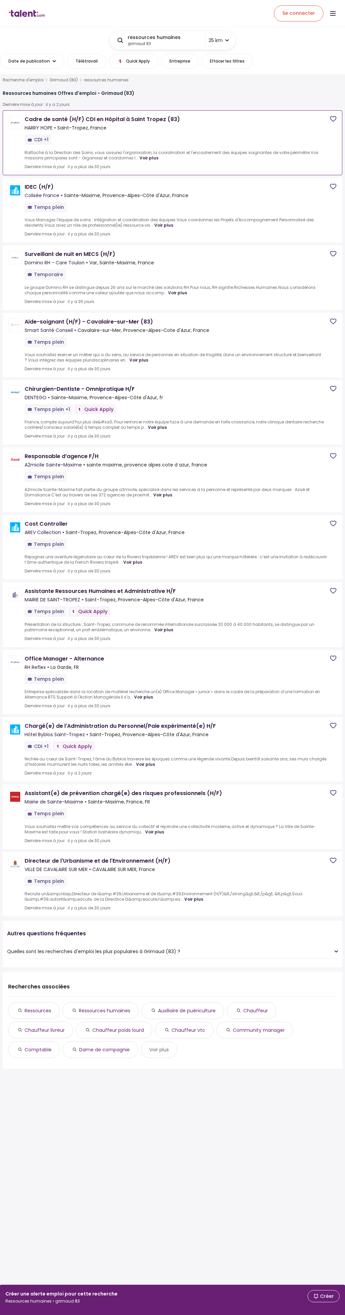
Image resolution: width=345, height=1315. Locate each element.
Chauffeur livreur (45, 1030)
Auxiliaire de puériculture (187, 1010)
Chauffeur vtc (188, 1030)
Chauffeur (255, 1010)
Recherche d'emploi (23, 80)
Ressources (38, 1010)
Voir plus (148, 158)
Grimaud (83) (64, 80)
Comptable (38, 1049)
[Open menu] (333, 13)
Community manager (259, 1030)
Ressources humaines (104, 1010)
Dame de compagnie (104, 1049)
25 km (216, 40)
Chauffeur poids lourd (118, 1030)
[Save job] (333, 119)
